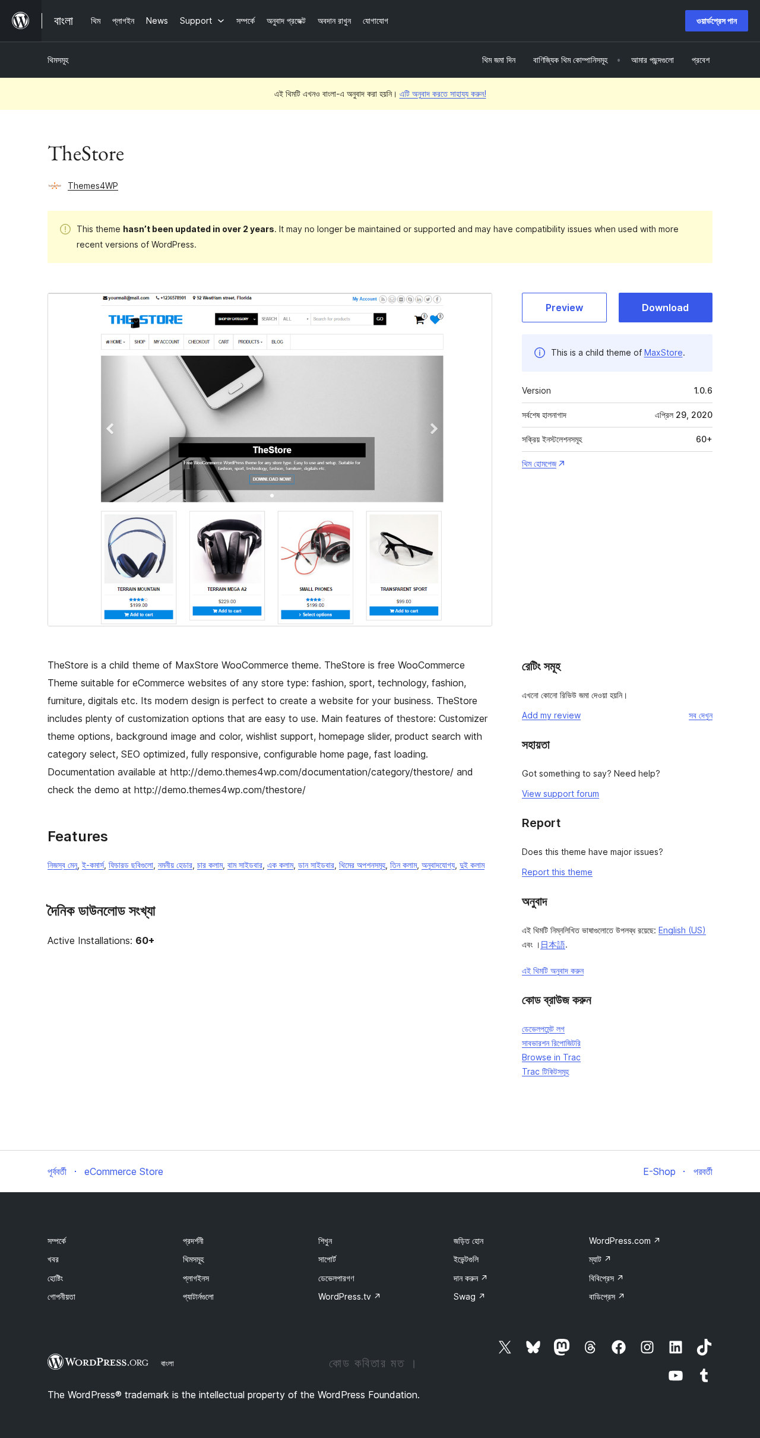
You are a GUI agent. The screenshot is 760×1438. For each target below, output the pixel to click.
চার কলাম (210, 865)
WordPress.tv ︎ (349, 1296)
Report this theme (557, 872)
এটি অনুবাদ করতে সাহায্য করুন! (443, 93)
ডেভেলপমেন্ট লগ (543, 1029)
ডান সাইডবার (316, 865)
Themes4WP (93, 185)
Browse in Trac (551, 1057)
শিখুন (325, 1241)
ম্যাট (600, 1259)
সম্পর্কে (57, 1241)
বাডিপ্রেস (607, 1296)
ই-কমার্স (93, 865)
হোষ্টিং (55, 1278)
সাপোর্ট (327, 1259)
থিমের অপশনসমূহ (362, 865)
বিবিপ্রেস (606, 1278)
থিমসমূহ (58, 60)
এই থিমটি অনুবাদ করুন (553, 970)
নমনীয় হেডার (175, 865)
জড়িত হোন (468, 1241)
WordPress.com (625, 1241)
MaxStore (663, 352)
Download (665, 307)
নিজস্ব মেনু (62, 865)
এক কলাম (280, 865)
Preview (564, 307)
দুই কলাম (472, 865)
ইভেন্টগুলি (466, 1259)
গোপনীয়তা (61, 1296)
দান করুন (471, 1278)
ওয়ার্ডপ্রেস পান (716, 20)
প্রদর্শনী (193, 1241)
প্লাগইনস (196, 1278)
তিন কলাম (403, 865)
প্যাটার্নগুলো (198, 1296)
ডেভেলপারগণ (336, 1278)
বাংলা (167, 1363)
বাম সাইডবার (244, 865)
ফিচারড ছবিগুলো (131, 865)
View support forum (560, 793)
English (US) (682, 930)
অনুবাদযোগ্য (438, 865)
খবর (53, 1259)
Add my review (551, 715)
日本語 (552, 944)
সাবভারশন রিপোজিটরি (551, 1043)
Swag (470, 1296)
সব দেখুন (700, 715)
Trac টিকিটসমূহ (545, 1071)
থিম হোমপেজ (539, 463)
